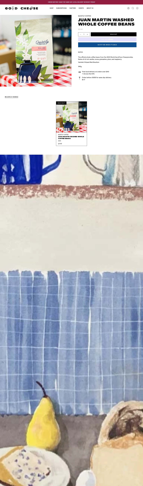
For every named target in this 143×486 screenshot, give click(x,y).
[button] (51, 8)
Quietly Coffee (84, 16)
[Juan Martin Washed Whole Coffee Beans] (71, 116)
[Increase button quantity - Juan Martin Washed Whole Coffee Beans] (87, 34)
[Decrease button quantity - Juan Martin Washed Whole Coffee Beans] (80, 34)
